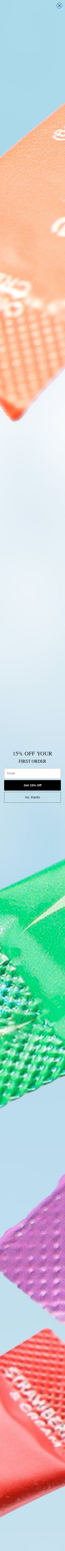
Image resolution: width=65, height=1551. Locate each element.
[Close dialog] (59, 5)
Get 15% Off (32, 785)
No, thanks (32, 797)
